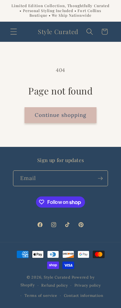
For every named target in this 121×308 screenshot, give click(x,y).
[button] (13, 31)
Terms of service (41, 295)
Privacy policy (87, 285)
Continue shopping (61, 115)
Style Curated (57, 277)
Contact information (83, 295)
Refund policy (54, 285)
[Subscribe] (100, 178)
